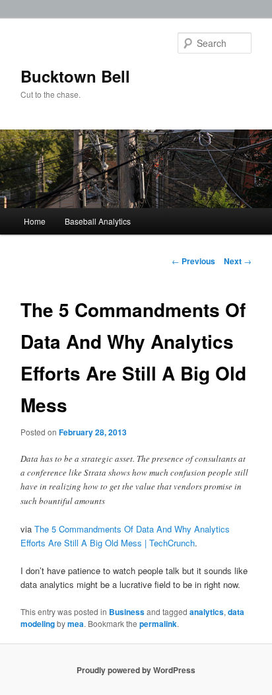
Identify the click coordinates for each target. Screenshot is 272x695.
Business (127, 612)
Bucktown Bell (75, 76)
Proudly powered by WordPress (136, 670)
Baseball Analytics (98, 221)
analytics (206, 612)
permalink (158, 624)
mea (75, 624)
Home (35, 221)
